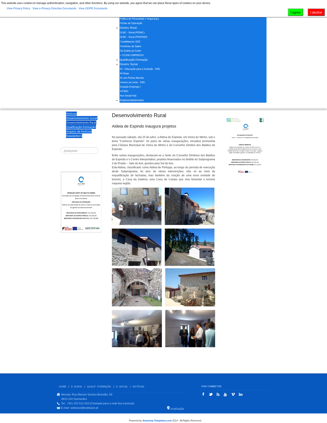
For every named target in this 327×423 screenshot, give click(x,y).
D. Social (122, 386)
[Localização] (168, 407)
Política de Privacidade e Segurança (139, 18)
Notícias (71, 114)
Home (62, 386)
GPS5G (124, 91)
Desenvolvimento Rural (81, 122)
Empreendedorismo (132, 100)
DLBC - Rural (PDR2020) (133, 37)
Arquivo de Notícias (78, 131)
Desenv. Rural (128, 27)
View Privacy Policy (18, 8)
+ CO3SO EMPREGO (132, 55)
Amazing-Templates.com (157, 420)
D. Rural (76, 386)
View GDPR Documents (93, 8)
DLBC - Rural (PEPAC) (132, 32)
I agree (296, 12)
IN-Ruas (124, 73)
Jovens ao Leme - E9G (132, 82)
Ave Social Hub (128, 95)
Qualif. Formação (99, 386)
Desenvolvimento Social (81, 118)
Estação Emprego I (130, 86)
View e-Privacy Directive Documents (54, 8)
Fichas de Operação (131, 23)
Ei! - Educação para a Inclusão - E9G (140, 69)
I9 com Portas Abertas (132, 77)
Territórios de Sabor (130, 46)
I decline (316, 12)
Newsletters (74, 136)
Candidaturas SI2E (130, 41)
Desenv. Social (129, 64)
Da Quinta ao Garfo (130, 50)
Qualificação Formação (134, 59)
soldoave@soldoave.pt (84, 407)
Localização (177, 408)
